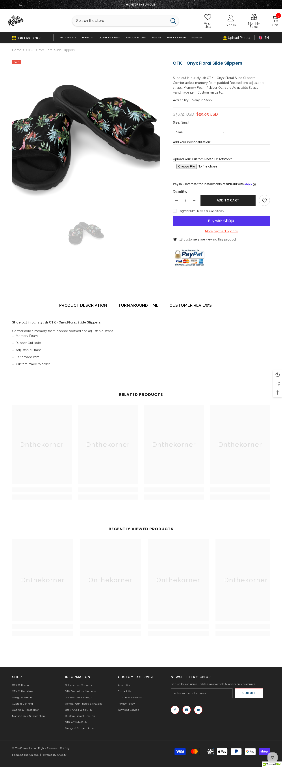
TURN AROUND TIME (138, 305)
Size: (181, 122)
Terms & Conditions (210, 211)
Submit (249, 693)
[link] (42, 489)
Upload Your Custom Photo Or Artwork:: (202, 159)
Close (268, 5)
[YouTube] (198, 710)
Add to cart (228, 200)
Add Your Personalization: (192, 142)
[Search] (125, 20)
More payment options (221, 231)
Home (16, 50)
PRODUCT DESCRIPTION (83, 305)
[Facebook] (175, 710)
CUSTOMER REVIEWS (190, 305)
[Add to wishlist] (264, 200)
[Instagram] (186, 710)
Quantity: (180, 191)
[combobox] (119, 20)
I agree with (186, 211)
